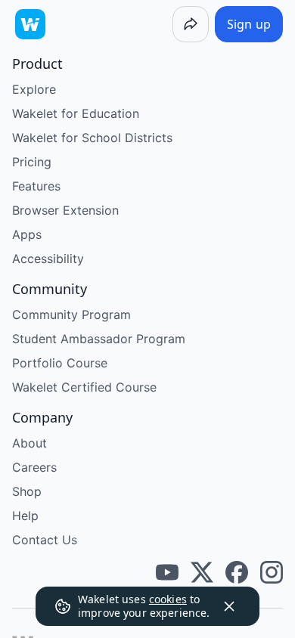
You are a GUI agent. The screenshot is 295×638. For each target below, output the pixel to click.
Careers (34, 467)
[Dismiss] (229, 606)
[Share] (190, 24)
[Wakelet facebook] (236, 572)
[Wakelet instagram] (271, 572)
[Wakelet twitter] (202, 572)
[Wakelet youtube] (167, 572)
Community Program (71, 314)
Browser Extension (65, 210)
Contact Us (44, 539)
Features (36, 186)
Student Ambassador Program (98, 338)
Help (25, 515)
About (29, 443)
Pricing (31, 161)
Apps (27, 234)
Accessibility (48, 258)
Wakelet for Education (75, 113)
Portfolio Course (59, 362)
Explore (34, 89)
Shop (27, 491)
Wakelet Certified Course (84, 387)
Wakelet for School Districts (92, 137)
